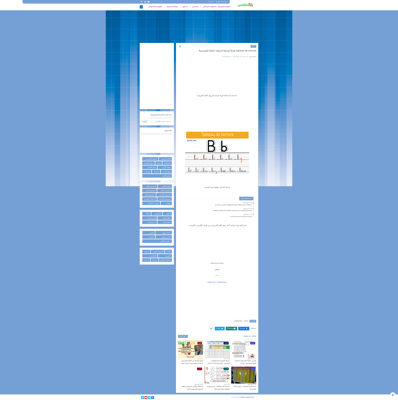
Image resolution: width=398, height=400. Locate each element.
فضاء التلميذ (238, 321)
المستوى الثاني (150, 190)
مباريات (154, 260)
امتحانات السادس (149, 199)
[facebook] (141, 1)
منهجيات (147, 171)
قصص (151, 233)
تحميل (217, 270)
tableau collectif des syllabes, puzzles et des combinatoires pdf (232, 210)
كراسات (151, 237)
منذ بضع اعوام (246, 202)
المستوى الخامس (164, 195)
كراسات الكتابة (165, 241)
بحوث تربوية (166, 233)
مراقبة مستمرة (172, 7)
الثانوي (185, 7)
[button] (243, 328)
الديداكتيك (167, 163)
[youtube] (148, 1)
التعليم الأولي (166, 186)
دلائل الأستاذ (152, 167)
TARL (147, 214)
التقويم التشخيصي (155, 7)
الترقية (147, 251)
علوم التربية (166, 171)
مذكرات (156, 171)
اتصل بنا (210, 1)
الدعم (253, 46)
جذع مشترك (152, 222)
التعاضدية (153, 256)
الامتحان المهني (158, 251)
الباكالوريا (158, 214)
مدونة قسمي (235, 397)
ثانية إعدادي (166, 222)
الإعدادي (195, 7)
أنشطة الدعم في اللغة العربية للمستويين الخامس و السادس (233, 205)
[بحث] (141, 6)
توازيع (159, 163)
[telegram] (145, 1)
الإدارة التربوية (165, 159)
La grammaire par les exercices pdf (241, 216)
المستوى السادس (164, 199)
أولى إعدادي (152, 218)
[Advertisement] (199, 26)
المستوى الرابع (150, 195)
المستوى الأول (151, 186)
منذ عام (226, 358)
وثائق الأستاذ (166, 176)
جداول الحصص (148, 163)
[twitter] (142, 397)
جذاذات (168, 203)
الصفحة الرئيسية (224, 7)
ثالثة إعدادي (166, 218)
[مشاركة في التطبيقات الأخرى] (211, 328)
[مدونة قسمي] (245, 5)
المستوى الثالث (165, 190)
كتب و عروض (166, 237)
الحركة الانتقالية (165, 260)
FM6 (168, 251)
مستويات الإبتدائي (209, 7)
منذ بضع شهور (251, 358)
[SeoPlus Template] (255, 397)
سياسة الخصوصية (221, 1)
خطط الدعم (166, 167)
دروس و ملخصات (153, 203)
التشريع (168, 256)
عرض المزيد (183, 336)
